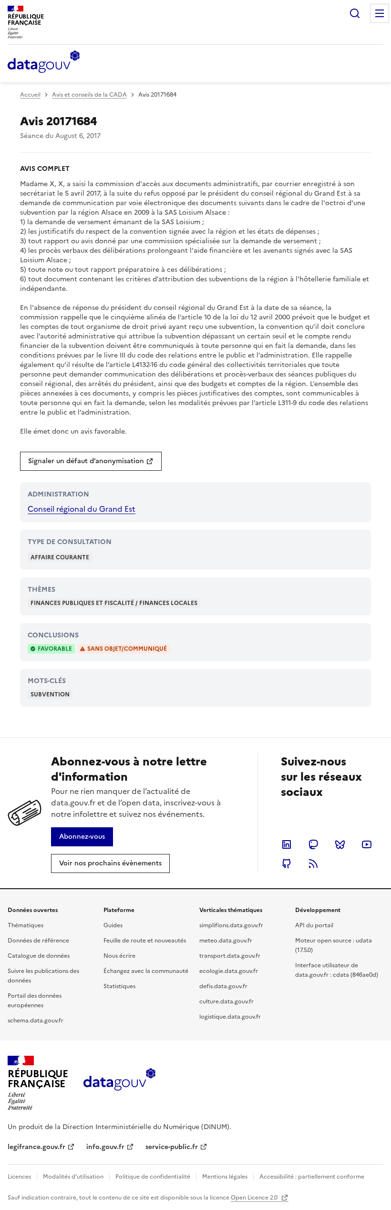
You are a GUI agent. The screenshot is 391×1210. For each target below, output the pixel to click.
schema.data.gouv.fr (35, 1020)
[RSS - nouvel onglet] (313, 863)
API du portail (314, 925)
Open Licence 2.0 (255, 1197)
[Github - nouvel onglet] (286, 863)
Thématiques (25, 925)
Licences (19, 1176)
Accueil (30, 94)
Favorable (55, 649)
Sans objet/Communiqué (127, 649)
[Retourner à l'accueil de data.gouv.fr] (44, 62)
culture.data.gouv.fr (226, 1001)
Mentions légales (224, 1176)
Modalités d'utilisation (73, 1176)
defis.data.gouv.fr (223, 986)
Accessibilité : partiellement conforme (311, 1176)
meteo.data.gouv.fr (225, 940)
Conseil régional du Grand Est (81, 509)
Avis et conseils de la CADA (89, 94)
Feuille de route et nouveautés (144, 940)
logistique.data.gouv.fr (230, 1016)
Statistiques (119, 986)
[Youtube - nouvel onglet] (366, 844)
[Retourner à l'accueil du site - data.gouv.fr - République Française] (119, 1082)
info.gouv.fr (105, 1147)
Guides (113, 925)
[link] (91, 461)
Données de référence (38, 940)
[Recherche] (354, 13)
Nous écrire (119, 956)
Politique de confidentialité (152, 1176)
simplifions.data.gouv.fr (231, 925)
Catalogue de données (39, 956)
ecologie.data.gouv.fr (228, 971)
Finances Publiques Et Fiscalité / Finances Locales (114, 603)
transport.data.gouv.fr (229, 956)
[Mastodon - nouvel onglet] (313, 844)
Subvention (50, 694)
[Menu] (379, 13)
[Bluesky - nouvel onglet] (340, 844)
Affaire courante (60, 557)
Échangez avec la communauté (145, 971)
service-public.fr (171, 1147)
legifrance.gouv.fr (36, 1147)
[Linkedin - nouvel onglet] (286, 844)
